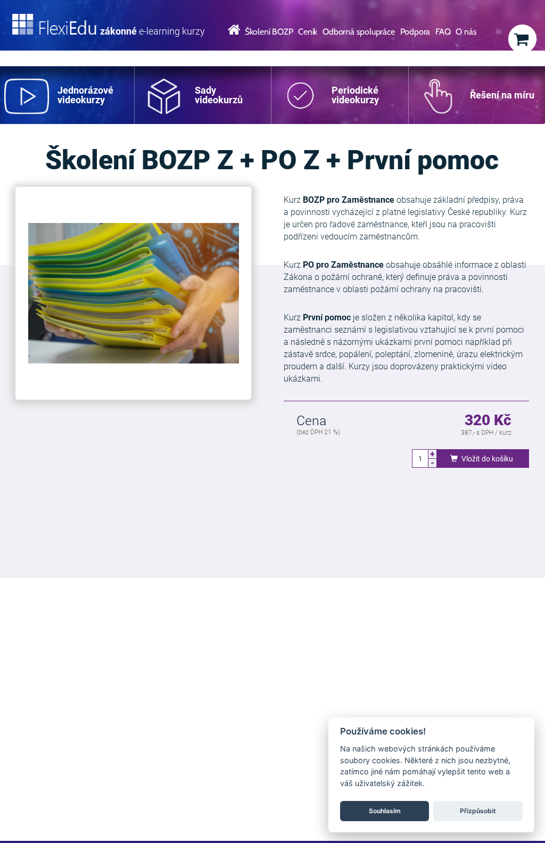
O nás (466, 32)
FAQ (442, 32)
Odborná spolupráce (358, 32)
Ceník (307, 32)
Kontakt (243, 55)
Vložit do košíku (486, 458)
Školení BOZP (269, 32)
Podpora (415, 32)
